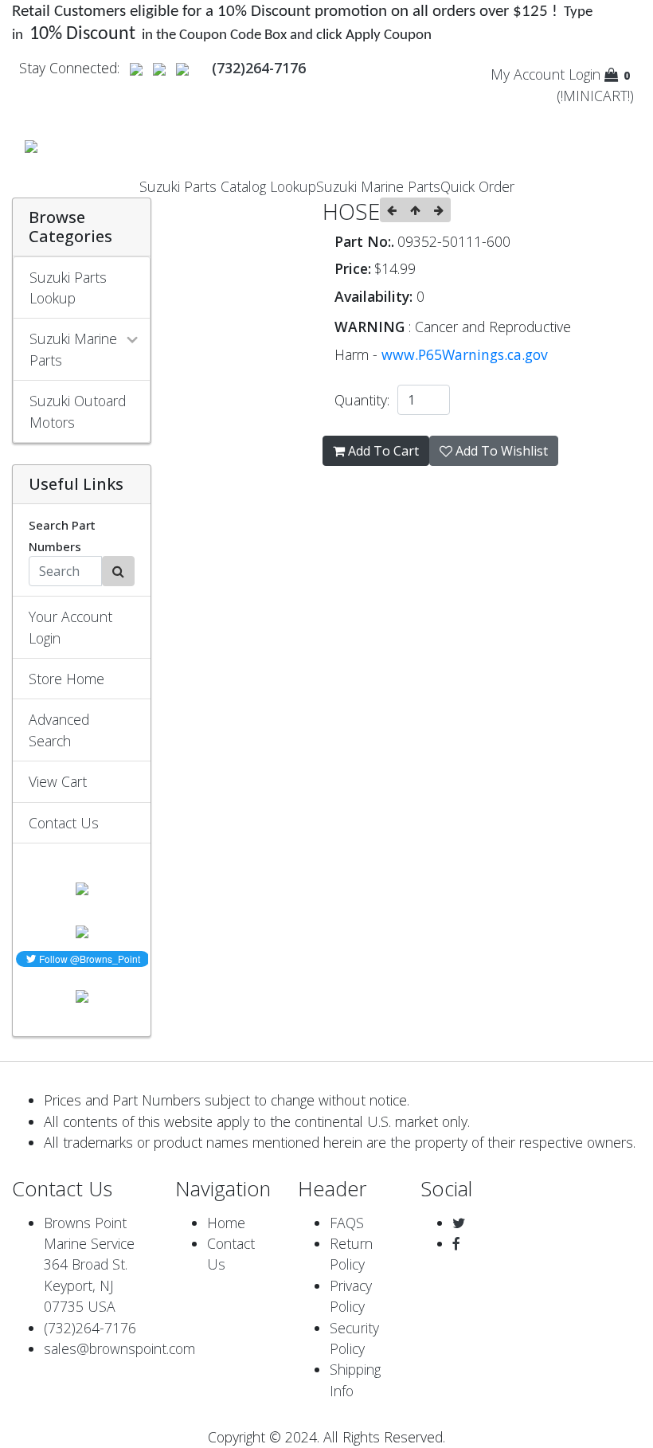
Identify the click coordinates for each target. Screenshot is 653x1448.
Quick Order (477, 186)
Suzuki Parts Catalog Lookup (227, 186)
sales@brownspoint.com (119, 1348)
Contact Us (64, 822)
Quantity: (365, 399)
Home (226, 1222)
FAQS (347, 1222)
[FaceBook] (456, 1243)
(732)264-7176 (90, 1327)
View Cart (58, 781)
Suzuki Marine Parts (378, 186)
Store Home (66, 678)
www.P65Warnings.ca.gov (464, 354)
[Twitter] (458, 1222)
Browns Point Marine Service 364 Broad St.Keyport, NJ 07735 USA (89, 1265)
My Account (528, 74)
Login (584, 74)
